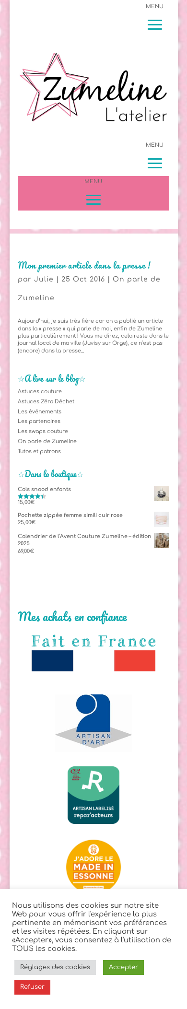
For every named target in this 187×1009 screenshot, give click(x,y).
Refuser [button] (32, 987)
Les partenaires (39, 421)
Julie (44, 279)
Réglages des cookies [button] (55, 967)
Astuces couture (40, 391)
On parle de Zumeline (47, 441)
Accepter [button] (123, 967)
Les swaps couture (43, 431)
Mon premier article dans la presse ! (84, 265)
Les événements (39, 412)
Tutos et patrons (39, 451)
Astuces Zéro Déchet (46, 402)
